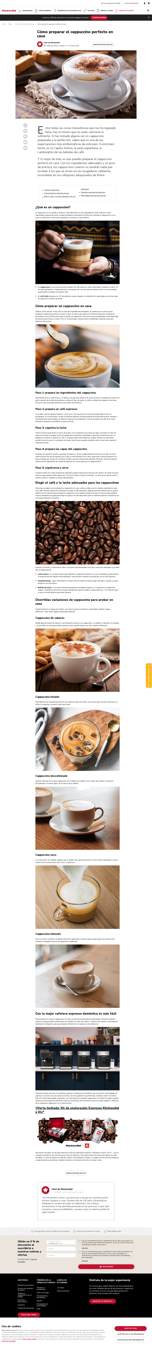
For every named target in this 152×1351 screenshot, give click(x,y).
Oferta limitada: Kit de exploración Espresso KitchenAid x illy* (77, 1110)
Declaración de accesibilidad (42, 1305)
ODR (38, 1309)
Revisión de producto (26, 1285)
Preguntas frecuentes (26, 1308)
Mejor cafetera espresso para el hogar (93, 196)
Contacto (21, 1305)
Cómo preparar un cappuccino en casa (56, 193)
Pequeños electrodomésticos (69, 11)
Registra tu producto (102, 1301)
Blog (10, 24)
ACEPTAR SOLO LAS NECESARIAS (130, 1334)
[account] (144, 3)
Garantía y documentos (22, 1301)
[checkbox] (79, 1241)
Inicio (4, 24)
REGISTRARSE (108, 1267)
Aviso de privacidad (8, 1341)
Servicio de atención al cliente (110, 3)
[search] (148, 11)
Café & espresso (45, 11)
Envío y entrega (43, 1292)
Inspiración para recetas (103, 44)
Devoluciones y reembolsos (42, 1297)
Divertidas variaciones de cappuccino (93, 192)
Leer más (85, 1248)
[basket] (149, 3)
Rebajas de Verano (126, 11)
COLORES (91, 11)
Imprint (39, 1301)
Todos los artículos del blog (24, 24)
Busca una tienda (28, 1315)
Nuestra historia (63, 1291)
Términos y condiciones (41, 1288)
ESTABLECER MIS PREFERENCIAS (130, 1340)
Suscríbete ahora (149, 675)
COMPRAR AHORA (99, 18)
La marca (60, 1288)
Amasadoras (27, 11)
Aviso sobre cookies (29, 1339)
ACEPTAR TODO (130, 1328)
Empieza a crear (107, 11)
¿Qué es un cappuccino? (51, 190)
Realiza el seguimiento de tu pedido (25, 1295)
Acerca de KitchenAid (131, 3)
